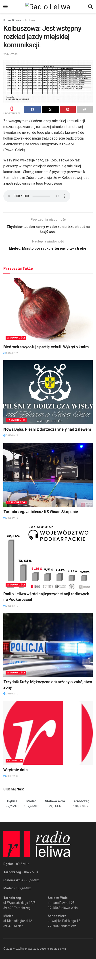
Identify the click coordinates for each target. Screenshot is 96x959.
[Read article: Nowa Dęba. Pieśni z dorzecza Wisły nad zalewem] (48, 392)
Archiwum (31, 20)
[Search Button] (90, 6)
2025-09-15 (12, 518)
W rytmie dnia (15, 769)
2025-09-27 (12, 435)
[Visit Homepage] (48, 6)
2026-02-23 (12, 353)
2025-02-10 (12, 693)
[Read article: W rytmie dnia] (48, 733)
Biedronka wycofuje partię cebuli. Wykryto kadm (46, 347)
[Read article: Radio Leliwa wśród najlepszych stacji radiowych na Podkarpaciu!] (48, 557)
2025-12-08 (12, 776)
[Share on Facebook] (32, 109)
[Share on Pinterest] (68, 109)
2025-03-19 (12, 606)
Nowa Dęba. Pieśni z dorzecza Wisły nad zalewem (47, 429)
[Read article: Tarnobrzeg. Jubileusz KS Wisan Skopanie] (48, 475)
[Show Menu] (5, 6)
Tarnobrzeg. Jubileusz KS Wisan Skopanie (40, 511)
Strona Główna (12, 20)
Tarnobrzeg (16, 420)
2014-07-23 (10, 54)
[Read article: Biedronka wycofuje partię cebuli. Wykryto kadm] (48, 310)
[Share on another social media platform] (85, 109)
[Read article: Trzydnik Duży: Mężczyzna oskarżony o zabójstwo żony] (48, 645)
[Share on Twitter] (50, 109)
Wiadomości (16, 337)
